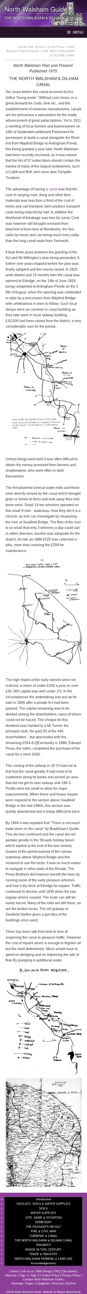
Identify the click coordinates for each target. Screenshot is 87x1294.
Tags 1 (23, 1275)
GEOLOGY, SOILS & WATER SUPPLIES (43, 1203)
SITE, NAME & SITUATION (43, 1217)
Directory (11, 1275)
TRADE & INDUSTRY (43, 1254)
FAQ (57, 1271)
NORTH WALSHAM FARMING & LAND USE (43, 1258)
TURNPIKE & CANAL (43, 1236)
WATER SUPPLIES (43, 1213)
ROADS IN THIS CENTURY (43, 1249)
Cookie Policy (50, 1275)
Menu (78, 32)
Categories (43, 1283)
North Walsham (26, 8)
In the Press (56, 47)
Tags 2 (34, 1275)
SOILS (43, 1208)
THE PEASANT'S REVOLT (43, 1226)
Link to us (27, 1271)
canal (53, 189)
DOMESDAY (43, 1222)
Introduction (43, 1199)
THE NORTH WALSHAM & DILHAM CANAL (43, 1240)
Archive (40, 47)
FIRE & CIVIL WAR (43, 1231)
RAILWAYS (43, 1245)
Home (15, 1271)
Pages (29, 1283)
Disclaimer (69, 1271)
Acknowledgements (43, 1263)
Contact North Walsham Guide (42, 1279)
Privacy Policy (71, 1275)
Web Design (44, 1271)
